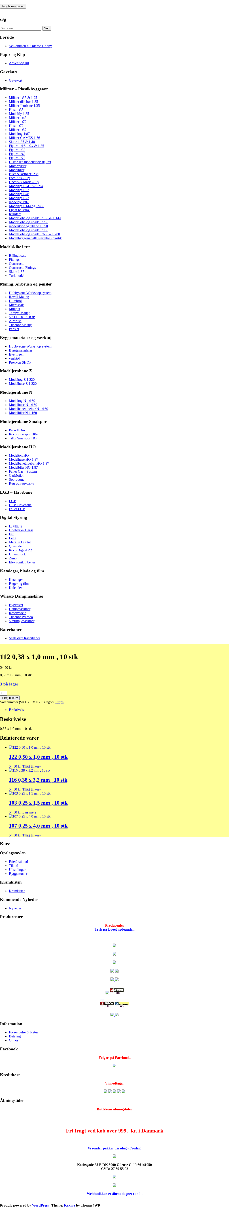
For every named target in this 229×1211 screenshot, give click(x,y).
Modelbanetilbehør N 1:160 (28, 409)
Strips (59, 702)
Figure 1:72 (17, 158)
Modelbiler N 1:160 (23, 413)
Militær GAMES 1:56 (24, 138)
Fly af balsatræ (19, 210)
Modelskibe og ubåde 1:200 (28, 222)
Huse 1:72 (16, 126)
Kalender (15, 588)
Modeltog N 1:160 (22, 401)
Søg (46, 28)
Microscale (16, 305)
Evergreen (16, 354)
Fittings (14, 259)
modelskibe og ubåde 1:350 (28, 226)
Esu (11, 534)
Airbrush (15, 321)
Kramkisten (17, 891)
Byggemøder (18, 874)
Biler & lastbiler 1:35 (23, 174)
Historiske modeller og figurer (30, 162)
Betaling (15, 1036)
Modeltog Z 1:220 (22, 379)
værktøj (14, 358)
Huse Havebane (20, 505)
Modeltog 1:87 (19, 134)
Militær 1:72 (17, 122)
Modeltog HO (19, 455)
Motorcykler (17, 166)
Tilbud (13, 865)
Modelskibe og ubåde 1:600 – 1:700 (34, 234)
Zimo (13, 558)
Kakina (69, 1205)
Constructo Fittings (22, 267)
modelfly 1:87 (19, 202)
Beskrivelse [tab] (17, 710)
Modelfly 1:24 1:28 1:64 (26, 186)
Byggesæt (16, 605)
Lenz (12, 538)
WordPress (40, 1205)
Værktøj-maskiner (21, 621)
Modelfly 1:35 (19, 114)
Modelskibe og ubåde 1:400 (28, 230)
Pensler (14, 329)
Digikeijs (15, 526)
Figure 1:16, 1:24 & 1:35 (26, 146)
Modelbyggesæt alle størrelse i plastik (35, 238)
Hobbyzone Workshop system (30, 293)
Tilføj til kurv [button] (31, 766)
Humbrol (15, 301)
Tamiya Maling (19, 313)
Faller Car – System (23, 471)
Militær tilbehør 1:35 (23, 102)
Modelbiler (16, 170)
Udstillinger (17, 870)
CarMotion (16, 475)
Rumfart (15, 214)
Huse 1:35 (16, 110)
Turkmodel (16, 275)
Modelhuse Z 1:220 (23, 383)
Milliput (14, 309)
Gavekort (15, 80)
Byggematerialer (20, 350)
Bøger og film (19, 584)
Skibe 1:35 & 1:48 (22, 142)
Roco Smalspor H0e (23, 434)
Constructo (16, 263)
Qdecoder (16, 546)
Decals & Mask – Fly (24, 182)
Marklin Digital (20, 542)
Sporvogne (16, 479)
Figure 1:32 (17, 150)
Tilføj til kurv (10, 698)
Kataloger (16, 580)
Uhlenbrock (17, 554)
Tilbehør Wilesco (21, 617)
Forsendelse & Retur (23, 1032)
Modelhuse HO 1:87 (23, 459)
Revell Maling (19, 297)
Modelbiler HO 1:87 (23, 467)
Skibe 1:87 (16, 271)
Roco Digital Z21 (21, 550)
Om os (13, 1040)
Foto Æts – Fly (19, 178)
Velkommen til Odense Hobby (30, 46)
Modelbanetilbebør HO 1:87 (29, 463)
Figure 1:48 (17, 154)
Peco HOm (17, 430)
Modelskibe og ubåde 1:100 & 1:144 (35, 218)
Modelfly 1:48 (19, 194)
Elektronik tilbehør (22, 562)
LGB (12, 501)
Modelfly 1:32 (19, 190)
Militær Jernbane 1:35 (24, 106)
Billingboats (17, 255)
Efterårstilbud (18, 861)
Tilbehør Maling (20, 325)
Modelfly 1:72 (19, 198)
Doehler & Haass (21, 530)
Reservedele (17, 613)
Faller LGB (17, 509)
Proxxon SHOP (20, 362)
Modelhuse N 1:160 (23, 405)
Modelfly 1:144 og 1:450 (26, 206)
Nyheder (15, 908)
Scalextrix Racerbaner (24, 638)
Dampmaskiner (19, 609)
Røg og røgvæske (21, 483)
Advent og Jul (19, 63)
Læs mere (29, 812)
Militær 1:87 (17, 130)
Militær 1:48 (17, 118)
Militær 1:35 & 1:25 (23, 97)
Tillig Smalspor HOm (24, 438)
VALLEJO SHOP (22, 317)
